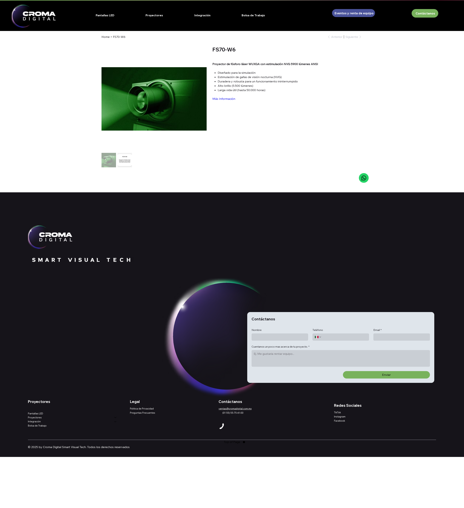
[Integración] (115, 421)
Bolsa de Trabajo (37, 425)
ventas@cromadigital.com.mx (235, 408)
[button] (154, 15)
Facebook (339, 420)
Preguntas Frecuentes (142, 412)
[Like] (363, 178)
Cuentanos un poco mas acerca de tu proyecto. (280, 346)
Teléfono (317, 330)
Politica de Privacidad (142, 408)
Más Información (223, 99)
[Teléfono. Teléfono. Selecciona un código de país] (318, 337)
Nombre (257, 330)
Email (377, 330)
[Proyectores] (115, 417)
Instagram (339, 416)
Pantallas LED (35, 413)
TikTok (337, 412)
